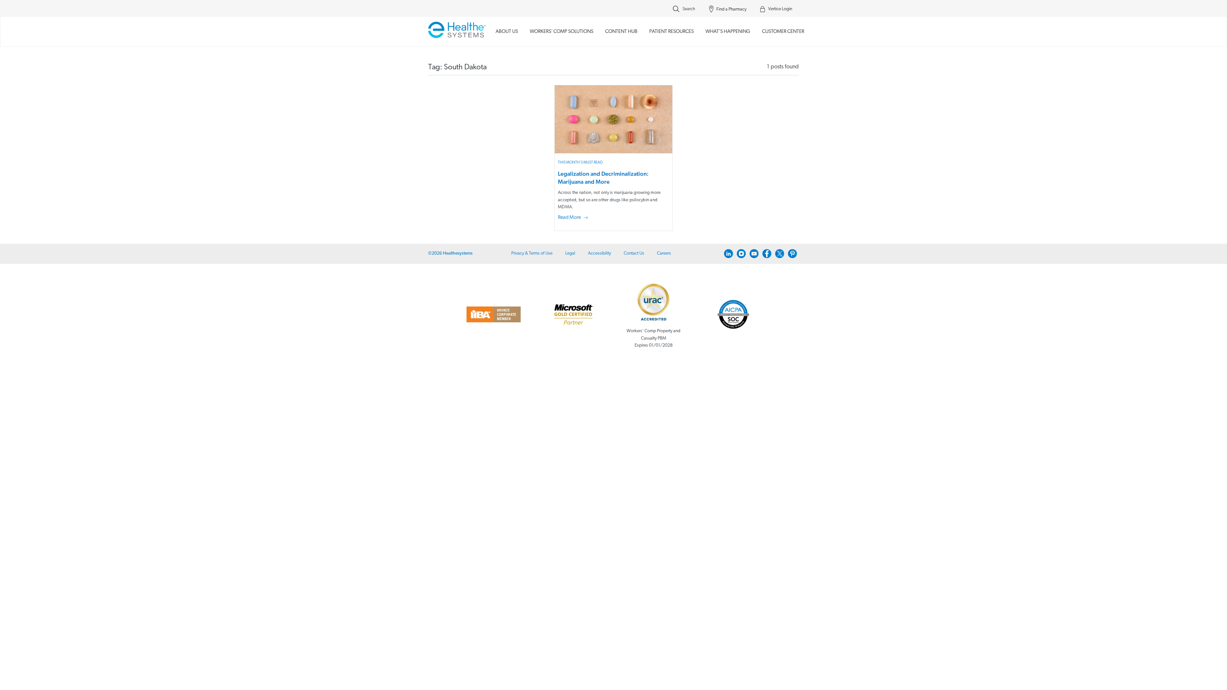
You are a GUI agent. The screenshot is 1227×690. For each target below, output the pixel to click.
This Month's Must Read (580, 163)
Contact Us (634, 253)
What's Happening (728, 31)
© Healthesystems (450, 253)
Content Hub (621, 31)
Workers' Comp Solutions (561, 31)
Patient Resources (671, 31)
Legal (570, 253)
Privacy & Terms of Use (531, 253)
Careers (664, 253)
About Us (507, 31)
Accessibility (599, 253)
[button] (574, 218)
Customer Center (783, 31)
